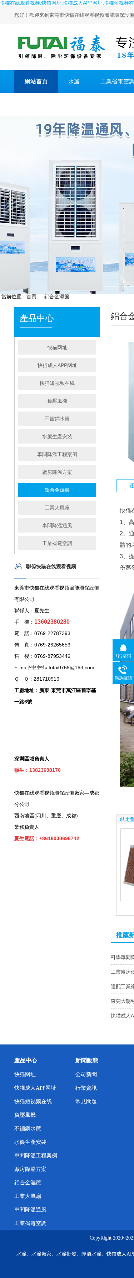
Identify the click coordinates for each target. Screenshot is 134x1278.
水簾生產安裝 (57, 436)
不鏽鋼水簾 (57, 418)
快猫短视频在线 (57, 383)
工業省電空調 (57, 543)
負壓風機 (57, 401)
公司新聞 (86, 1074)
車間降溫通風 (57, 525)
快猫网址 (57, 347)
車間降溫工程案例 (57, 454)
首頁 (31, 296)
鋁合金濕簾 (56, 296)
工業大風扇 (57, 507)
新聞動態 (86, 1060)
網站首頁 (36, 81)
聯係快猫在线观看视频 (53, 104)
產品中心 (25, 1060)
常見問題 (86, 1101)
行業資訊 (86, 1088)
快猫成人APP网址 (57, 365)
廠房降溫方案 (57, 472)
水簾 (74, 81)
